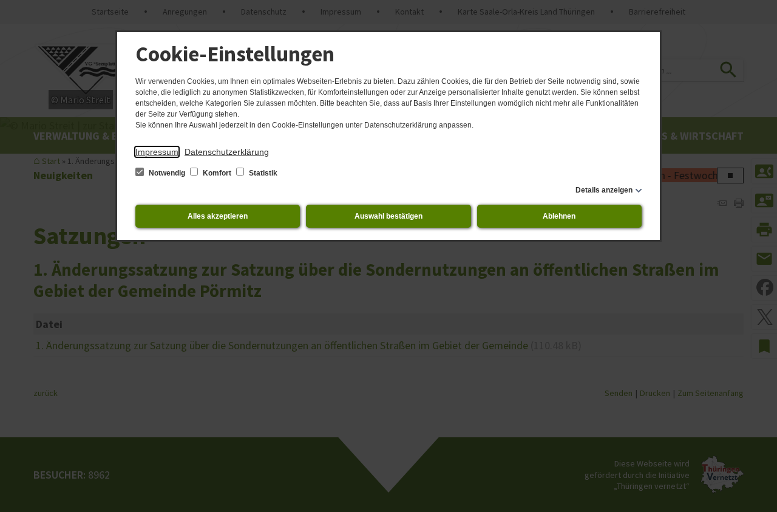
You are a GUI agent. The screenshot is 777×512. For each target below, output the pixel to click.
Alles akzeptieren (218, 216)
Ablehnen (559, 216)
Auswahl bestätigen (388, 216)
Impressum (156, 152)
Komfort (217, 173)
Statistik (262, 173)
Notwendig (167, 173)
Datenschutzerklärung (227, 152)
